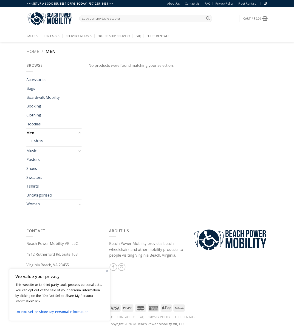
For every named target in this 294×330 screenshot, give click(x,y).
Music (31, 150)
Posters (33, 159)
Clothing (33, 115)
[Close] (107, 271)
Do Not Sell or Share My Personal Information (51, 312)
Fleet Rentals (247, 3)
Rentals (50, 36)
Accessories (36, 79)
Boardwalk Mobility (43, 97)
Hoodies (33, 124)
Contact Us (192, 3)
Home (32, 51)
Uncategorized (39, 195)
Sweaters (34, 177)
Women (33, 203)
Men (30, 132)
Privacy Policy (224, 3)
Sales (30, 36)
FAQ (207, 3)
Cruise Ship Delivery (113, 36)
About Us (173, 3)
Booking (33, 106)
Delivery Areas (77, 36)
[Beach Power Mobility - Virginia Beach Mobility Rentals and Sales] (49, 19)
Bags (30, 88)
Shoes (31, 168)
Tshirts (32, 186)
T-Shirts (37, 141)
